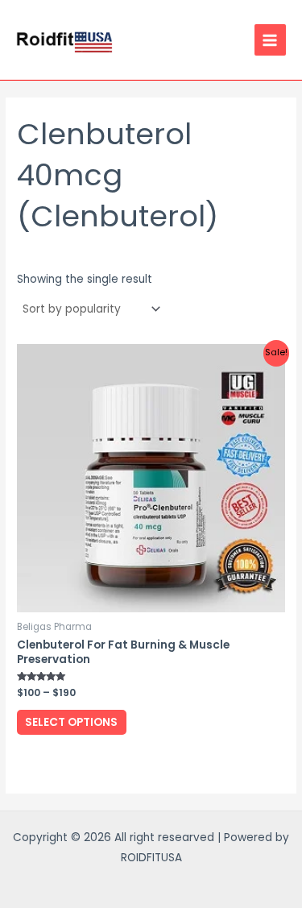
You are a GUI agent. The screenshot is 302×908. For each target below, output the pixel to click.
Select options (71, 722)
